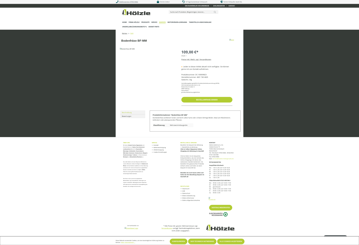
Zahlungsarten (219, 5)
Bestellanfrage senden (207, 99)
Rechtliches (184, 186)
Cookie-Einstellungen (160, 152)
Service (154, 143)
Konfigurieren (178, 241)
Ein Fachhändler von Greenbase (197, 5)
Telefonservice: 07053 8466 (128, 2)
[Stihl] (231, 41)
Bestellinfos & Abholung (189, 147)
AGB (183, 191)
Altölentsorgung (158, 150)
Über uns (126, 143)
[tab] (132, 112)
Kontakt (232, 5)
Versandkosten (166, 228)
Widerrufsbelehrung (188, 196)
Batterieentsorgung (159, 147)
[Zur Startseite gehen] (136, 11)
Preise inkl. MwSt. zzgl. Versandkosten (196, 59)
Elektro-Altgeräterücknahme (191, 200)
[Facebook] (212, 199)
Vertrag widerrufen (221, 207)
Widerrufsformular (188, 198)
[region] (149, 68)
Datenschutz (186, 193)
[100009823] (149, 68)
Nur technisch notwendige (202, 241)
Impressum (185, 189)
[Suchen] (215, 12)
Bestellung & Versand (188, 143)
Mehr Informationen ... (128, 242)
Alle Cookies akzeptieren (231, 241)
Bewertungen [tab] (126, 116)
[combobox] (190, 12)
